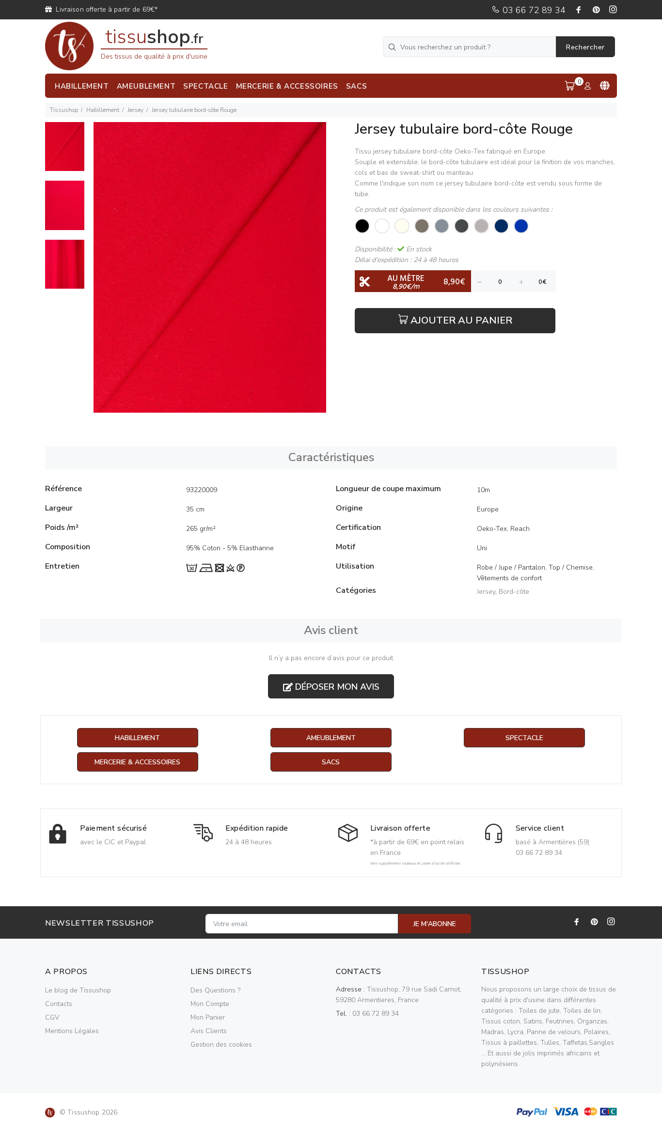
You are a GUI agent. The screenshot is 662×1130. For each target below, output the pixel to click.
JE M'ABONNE (434, 924)
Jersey (135, 110)
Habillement (102, 110)
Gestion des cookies (221, 1044)
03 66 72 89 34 (533, 10)
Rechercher (585, 47)
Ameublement (331, 738)
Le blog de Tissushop (78, 990)
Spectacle (524, 738)
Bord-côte (514, 591)
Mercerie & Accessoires (137, 762)
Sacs (331, 762)
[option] (64, 151)
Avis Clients (208, 1031)
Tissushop (64, 110)
